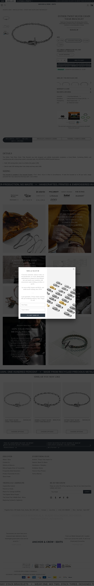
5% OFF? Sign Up (33, 315)
